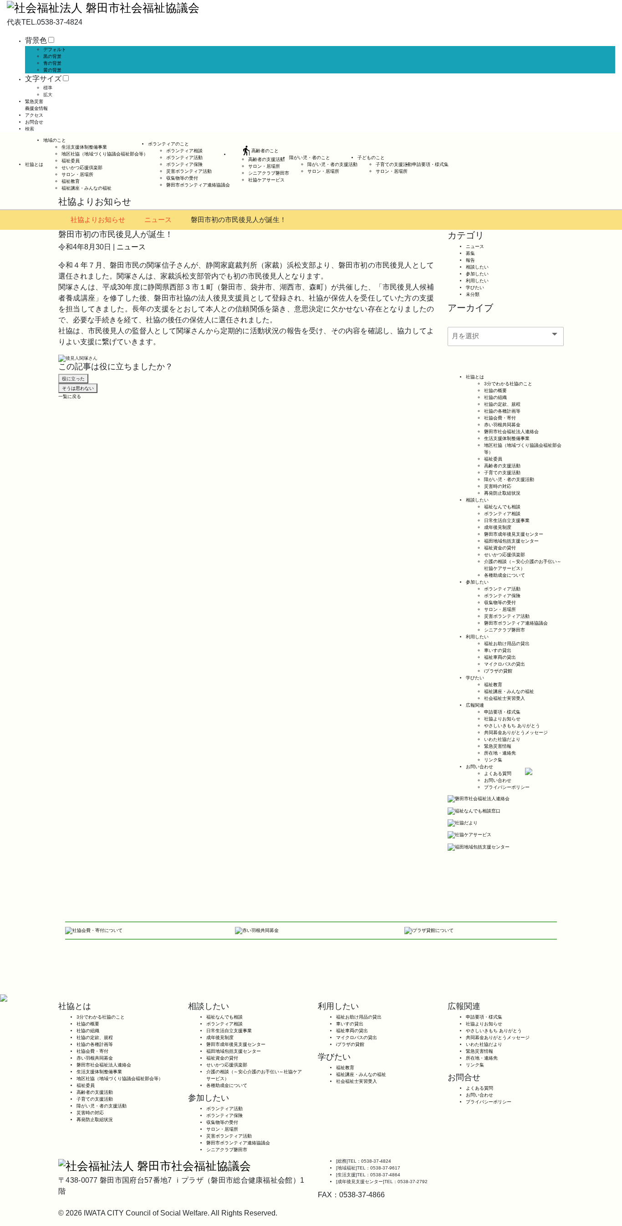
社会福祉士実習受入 (504, 698)
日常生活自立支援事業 (507, 520)
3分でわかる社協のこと (508, 383)
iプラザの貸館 (498, 670)
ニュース (158, 219)
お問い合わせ (479, 766)
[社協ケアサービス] (469, 834)
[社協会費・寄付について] (93, 930)
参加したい (477, 273)
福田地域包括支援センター (511, 540)
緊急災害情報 (497, 746)
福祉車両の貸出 (500, 657)
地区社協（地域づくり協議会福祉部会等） (104, 153)
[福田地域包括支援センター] (479, 846)
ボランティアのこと (168, 143)
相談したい (477, 266)
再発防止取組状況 (502, 493)
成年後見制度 (497, 527)
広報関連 (475, 705)
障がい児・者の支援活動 (332, 164)
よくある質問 (497, 773)
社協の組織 (495, 397)
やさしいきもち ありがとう (512, 725)
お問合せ (34, 121)
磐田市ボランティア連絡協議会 (198, 184)
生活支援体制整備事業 (84, 147)
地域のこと (54, 140)
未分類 (472, 294)
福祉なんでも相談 (502, 506)
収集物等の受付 (182, 178)
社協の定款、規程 (502, 404)
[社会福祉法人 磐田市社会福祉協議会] (103, 6)
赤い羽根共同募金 (502, 424)
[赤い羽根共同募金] (257, 930)
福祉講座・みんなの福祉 (86, 188)
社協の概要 (495, 390)
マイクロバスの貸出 (504, 664)
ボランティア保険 (184, 164)
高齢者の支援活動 (266, 159)
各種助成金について (504, 575)
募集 (470, 253)
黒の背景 (52, 56)
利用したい (477, 280)
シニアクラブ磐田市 (268, 173)
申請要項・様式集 (430, 164)
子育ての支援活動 (394, 164)
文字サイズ (43, 79)
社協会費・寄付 (500, 417)
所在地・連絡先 (500, 752)
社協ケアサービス (266, 179)
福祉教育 (70, 181)
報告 (470, 260)
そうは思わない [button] (78, 388)
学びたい (475, 287)
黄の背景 (52, 69)
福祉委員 (70, 160)
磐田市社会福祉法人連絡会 (511, 431)
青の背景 (52, 63)
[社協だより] (463, 822)
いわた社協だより (502, 739)
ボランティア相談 (184, 150)
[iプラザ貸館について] (429, 930)
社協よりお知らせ (98, 219)
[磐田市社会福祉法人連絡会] (479, 798)
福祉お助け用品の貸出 (507, 643)
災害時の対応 (497, 486)
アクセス (34, 115)
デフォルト (54, 49)
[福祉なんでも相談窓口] (474, 810)
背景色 (36, 40)
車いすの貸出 (497, 650)
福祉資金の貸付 (500, 547)
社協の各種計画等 (502, 411)
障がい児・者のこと (309, 157)
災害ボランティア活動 (189, 171)
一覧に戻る (69, 396)
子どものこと (371, 157)
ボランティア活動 (184, 157)
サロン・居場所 (77, 174)
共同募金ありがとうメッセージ (516, 732)
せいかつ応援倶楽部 (81, 167)
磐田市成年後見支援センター (513, 534)
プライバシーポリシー (507, 787)
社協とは (34, 164)
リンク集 (493, 759)
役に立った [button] (73, 378)
